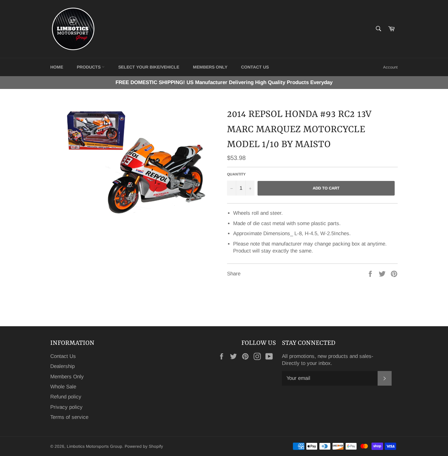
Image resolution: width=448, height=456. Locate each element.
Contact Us (63, 356)
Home (56, 67)
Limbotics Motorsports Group (94, 446)
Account (390, 67)
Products (89, 67)
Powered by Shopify (144, 446)
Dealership (62, 366)
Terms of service (69, 417)
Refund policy (65, 397)
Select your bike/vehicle (148, 67)
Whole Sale (63, 387)
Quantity (236, 174)
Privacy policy (66, 407)
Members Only (210, 67)
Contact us (255, 67)
